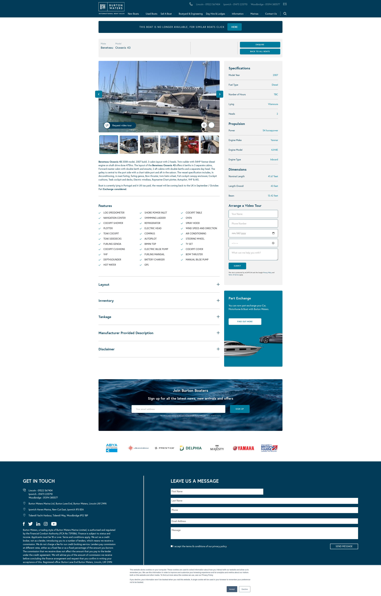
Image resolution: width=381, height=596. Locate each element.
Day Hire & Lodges (215, 13)
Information (237, 13)
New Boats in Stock (61, 9)
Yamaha (92, 9)
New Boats (133, 13)
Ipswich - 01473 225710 (235, 4)
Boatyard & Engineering (191, 13)
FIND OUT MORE (245, 321)
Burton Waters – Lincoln (32, 9)
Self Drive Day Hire (27, 9)
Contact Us (271, 13)
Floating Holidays (67, 9)
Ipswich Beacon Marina (81, 9)
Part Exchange (78, 9)
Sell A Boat (166, 13)
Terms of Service (234, 275)
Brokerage (48, 9)
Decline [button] (245, 589)
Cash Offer (21, 9)
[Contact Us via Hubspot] (284, 4)
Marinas (254, 13)
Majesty (141, 9)
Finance (70, 9)
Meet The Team (42, 9)
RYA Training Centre (150, 9)
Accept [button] (232, 589)
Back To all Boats (260, 51)
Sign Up (240, 409)
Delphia (163, 9)
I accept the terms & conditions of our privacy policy (200, 546)
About (17, 9)
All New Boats (23, 9)
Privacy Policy (267, 273)
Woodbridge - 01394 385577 (265, 4)
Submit (237, 266)
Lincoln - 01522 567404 (208, 4)
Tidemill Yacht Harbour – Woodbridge (141, 9)
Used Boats (151, 13)
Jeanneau (94, 9)
